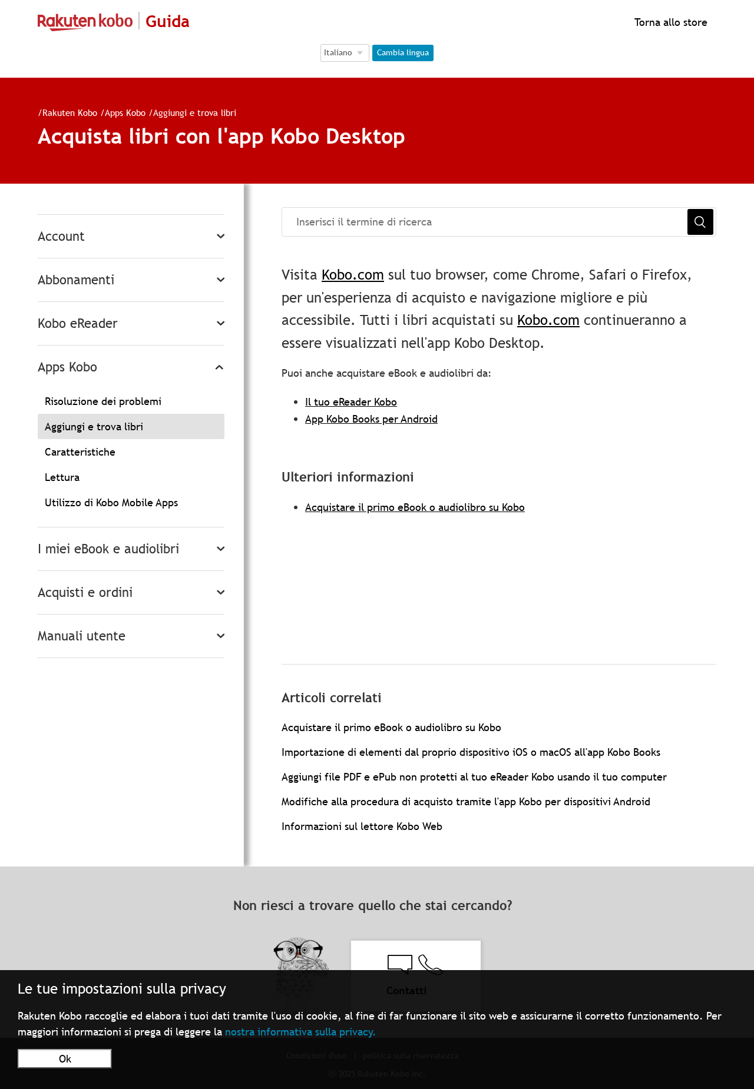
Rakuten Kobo (69, 112)
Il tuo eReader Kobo (351, 402)
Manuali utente (81, 636)
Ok (65, 1058)
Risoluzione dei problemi (103, 401)
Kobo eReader (78, 323)
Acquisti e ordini (85, 592)
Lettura (62, 477)
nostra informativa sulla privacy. (300, 1031)
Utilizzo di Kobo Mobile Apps (111, 502)
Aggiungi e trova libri (194, 112)
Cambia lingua (403, 52)
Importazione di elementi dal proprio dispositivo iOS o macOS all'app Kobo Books (471, 752)
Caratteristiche (80, 452)
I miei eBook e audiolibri (108, 549)
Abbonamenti (76, 280)
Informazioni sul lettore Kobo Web (362, 826)
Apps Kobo (125, 112)
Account (61, 236)
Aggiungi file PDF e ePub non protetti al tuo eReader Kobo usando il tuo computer (474, 776)
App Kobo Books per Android (371, 419)
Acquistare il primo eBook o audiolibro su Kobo (415, 507)
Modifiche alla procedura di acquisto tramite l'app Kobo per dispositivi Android (466, 801)
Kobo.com (353, 274)
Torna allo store (669, 22)
